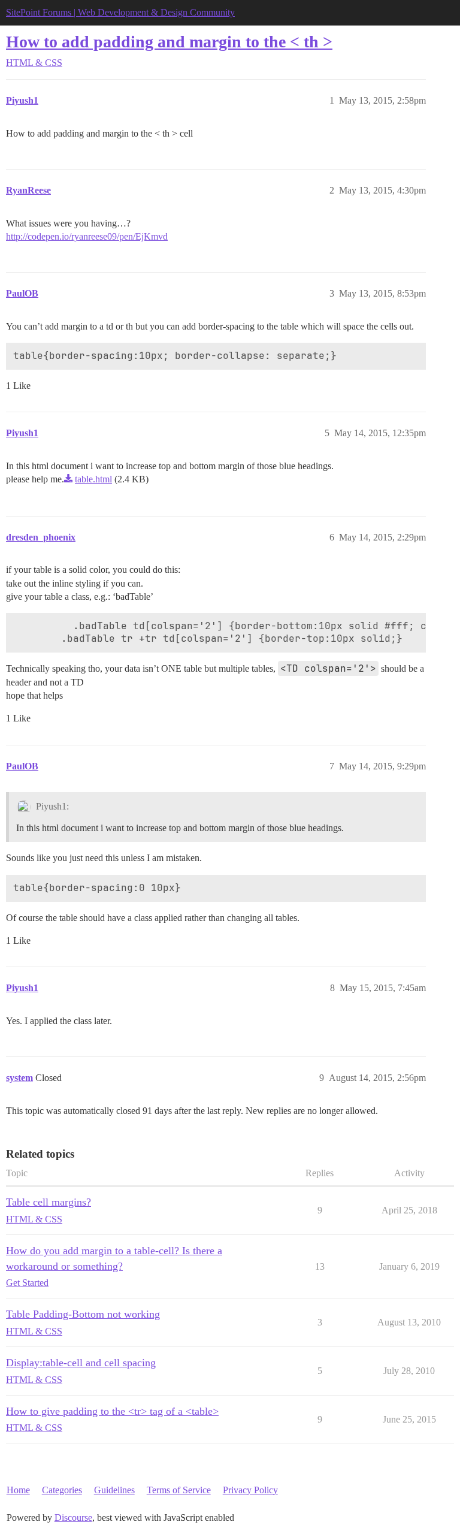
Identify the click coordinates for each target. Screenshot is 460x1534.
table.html (93, 479)
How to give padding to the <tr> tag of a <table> (112, 1411)
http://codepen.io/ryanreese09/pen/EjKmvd (87, 236)
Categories (62, 1490)
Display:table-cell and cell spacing (81, 1363)
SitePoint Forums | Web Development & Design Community (120, 12)
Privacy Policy (250, 1490)
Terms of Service (179, 1490)
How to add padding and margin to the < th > (169, 41)
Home (18, 1490)
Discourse (73, 1517)
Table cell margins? (48, 1202)
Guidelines (114, 1490)
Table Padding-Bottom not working (83, 1314)
